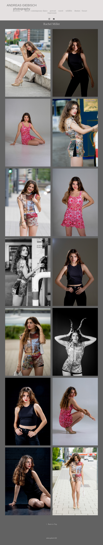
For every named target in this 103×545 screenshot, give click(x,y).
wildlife (69, 11)
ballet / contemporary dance (36, 11)
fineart (84, 11)
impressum (52, 13)
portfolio (16, 11)
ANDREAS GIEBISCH (22, 5)
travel (60, 11)
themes (77, 11)
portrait (53, 11)
